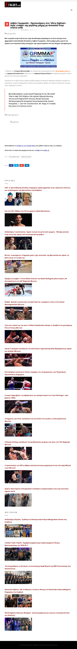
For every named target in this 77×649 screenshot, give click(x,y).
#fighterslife (23, 99)
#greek (36, 96)
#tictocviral (13, 99)
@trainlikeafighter (16, 94)
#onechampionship (40, 101)
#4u (31, 96)
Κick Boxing (25, 30)
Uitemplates (54, 645)
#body (38, 99)
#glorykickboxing (46, 96)
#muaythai (27, 101)
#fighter (25, 96)
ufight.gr (46, 150)
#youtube (45, 99)
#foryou (32, 99)
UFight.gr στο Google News (26, 146)
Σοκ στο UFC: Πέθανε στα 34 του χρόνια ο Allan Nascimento (27, 211)
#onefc (51, 101)
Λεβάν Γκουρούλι (26, 157)
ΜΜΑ (38, 150)
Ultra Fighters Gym (62, 71)
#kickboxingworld (16, 101)
